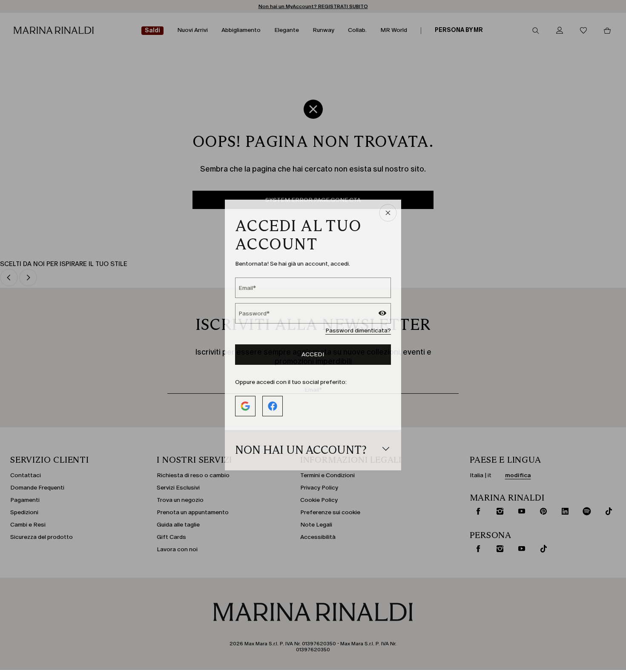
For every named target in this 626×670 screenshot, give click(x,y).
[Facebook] (272, 406)
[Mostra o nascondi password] (382, 314)
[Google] (245, 406)
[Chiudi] (388, 213)
